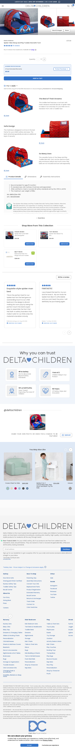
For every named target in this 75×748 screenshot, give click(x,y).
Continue (66, 549)
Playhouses (50, 630)
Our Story (6, 597)
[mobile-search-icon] (68, 6)
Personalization (8, 638)
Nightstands (29, 635)
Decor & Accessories (10, 650)
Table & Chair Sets (31, 644)
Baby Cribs (6, 627)
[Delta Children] (37, 526)
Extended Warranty (33, 593)
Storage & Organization (11, 662)
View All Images (57, 30)
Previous (64, 332)
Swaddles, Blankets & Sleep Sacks (12, 675)
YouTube (53, 594)
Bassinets (6, 647)
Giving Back (7, 600)
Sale (51, 578)
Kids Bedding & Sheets (32, 653)
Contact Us (30, 604)
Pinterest (53, 591)
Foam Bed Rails (30, 659)
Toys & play (51, 627)
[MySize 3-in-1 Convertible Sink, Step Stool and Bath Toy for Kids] (49, 466)
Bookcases (6, 656)
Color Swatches (32, 607)
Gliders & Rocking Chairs (11, 635)
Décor (27, 647)
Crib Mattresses (8, 641)
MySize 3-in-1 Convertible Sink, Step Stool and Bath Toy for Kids (45, 485)
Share (67, 30)
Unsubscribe (7, 559)
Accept (29, 745)
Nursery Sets (7, 624)
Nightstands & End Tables (11, 653)
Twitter (52, 597)
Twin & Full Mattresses (32, 656)
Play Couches (51, 647)
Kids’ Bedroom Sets (31, 624)
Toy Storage (51, 635)
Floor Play (50, 665)
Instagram (53, 586)
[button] (8, 46)
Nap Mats (28, 668)
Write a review (63, 277)
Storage (27, 638)
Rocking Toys (51, 650)
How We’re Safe (8, 578)
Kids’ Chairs (29, 641)
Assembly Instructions (34, 581)
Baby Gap (6, 630)
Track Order (31, 601)
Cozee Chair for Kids (12, 483)
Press (5, 603)
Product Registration (34, 590)
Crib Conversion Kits (10, 668)
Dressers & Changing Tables (12, 633)
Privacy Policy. (48, 740)
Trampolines (51, 653)
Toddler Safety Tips (9, 587)
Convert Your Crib (33, 584)
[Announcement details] (45, 567)
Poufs (48, 674)
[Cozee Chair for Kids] (18, 466)
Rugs (4, 659)
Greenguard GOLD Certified (12, 581)
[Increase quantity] (44, 59)
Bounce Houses (52, 659)
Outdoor (49, 638)
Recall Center (7, 590)
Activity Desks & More (54, 641)
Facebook (53, 589)
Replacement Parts (33, 587)
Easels (49, 633)
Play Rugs (50, 656)
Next (69, 332)
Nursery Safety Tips (9, 584)
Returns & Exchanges (34, 598)
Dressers (28, 633)
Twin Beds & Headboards (33, 627)
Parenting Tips (31, 578)
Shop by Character (31, 665)
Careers (5, 608)
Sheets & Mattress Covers (12, 644)
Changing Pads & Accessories (9, 671)
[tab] (13, 176)
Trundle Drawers (8, 665)
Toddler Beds (29, 630)
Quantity (32, 59)
